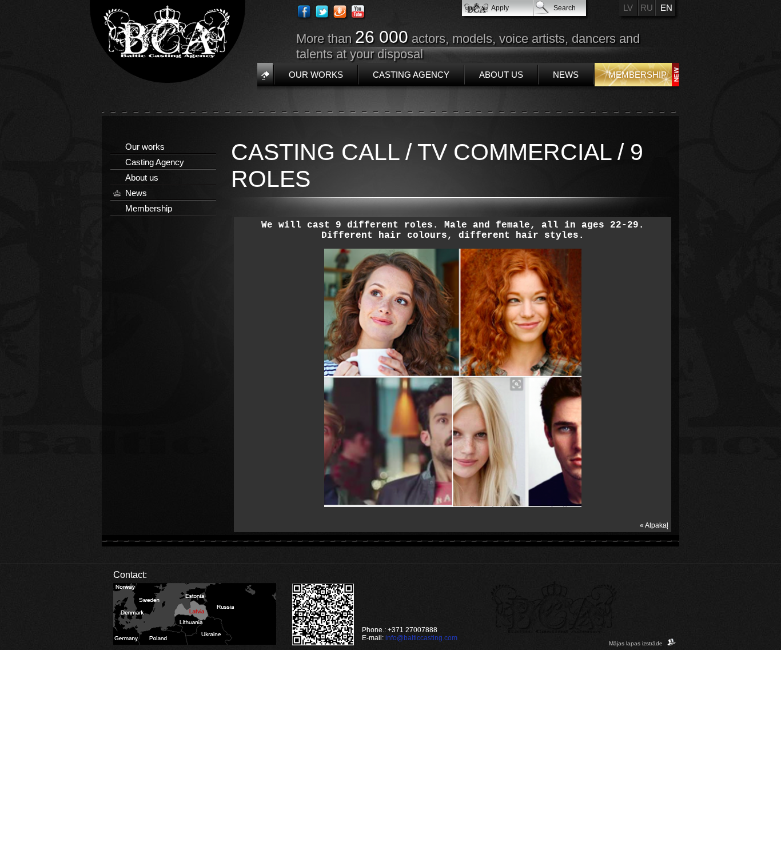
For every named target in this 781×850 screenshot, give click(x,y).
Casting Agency (411, 74)
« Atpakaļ (654, 525)
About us (501, 74)
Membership (637, 74)
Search (564, 8)
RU (646, 8)
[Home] (265, 74)
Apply (500, 8)
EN (666, 8)
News (566, 74)
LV (628, 8)
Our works (316, 74)
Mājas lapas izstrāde (636, 643)
